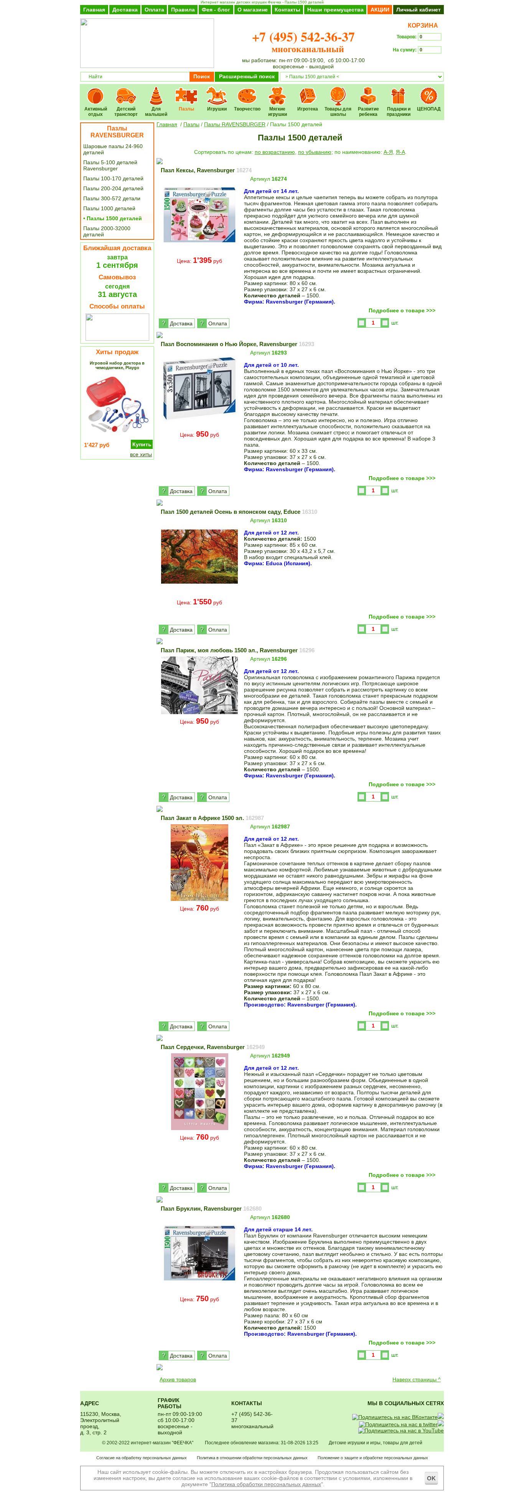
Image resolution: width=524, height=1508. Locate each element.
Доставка (125, 10)
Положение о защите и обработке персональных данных (373, 1457)
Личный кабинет (418, 10)
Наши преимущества (335, 10)
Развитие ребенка (368, 90)
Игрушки (217, 90)
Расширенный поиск (247, 76)
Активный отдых (96, 90)
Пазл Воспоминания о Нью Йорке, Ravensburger (237, 344)
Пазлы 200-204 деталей (113, 188)
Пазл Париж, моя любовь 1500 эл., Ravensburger (238, 650)
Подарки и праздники (399, 90)
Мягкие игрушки (278, 90)
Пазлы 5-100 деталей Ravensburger (110, 165)
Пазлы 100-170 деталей (113, 178)
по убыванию (314, 152)
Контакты (287, 10)
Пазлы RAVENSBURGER (117, 132)
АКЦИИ (380, 10)
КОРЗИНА (421, 25)
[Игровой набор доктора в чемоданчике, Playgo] (117, 435)
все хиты (141, 454)
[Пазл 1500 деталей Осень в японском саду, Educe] (199, 594)
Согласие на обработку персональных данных (141, 1457)
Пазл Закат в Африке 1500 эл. (212, 818)
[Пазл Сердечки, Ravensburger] (199, 1129)
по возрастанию (275, 152)
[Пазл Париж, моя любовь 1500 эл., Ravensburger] (199, 713)
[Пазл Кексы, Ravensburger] (199, 252)
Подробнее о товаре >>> (402, 310)
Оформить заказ (418, 64)
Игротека (308, 90)
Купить (142, 444)
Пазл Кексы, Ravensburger (206, 170)
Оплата (154, 10)
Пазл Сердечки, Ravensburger (213, 1047)
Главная (94, 10)
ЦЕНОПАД (429, 90)
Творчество (247, 90)
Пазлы (187, 90)
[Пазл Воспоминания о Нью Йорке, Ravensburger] (199, 426)
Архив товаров (178, 1379)
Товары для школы (338, 90)
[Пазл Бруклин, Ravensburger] (199, 1291)
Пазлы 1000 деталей (109, 208)
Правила (183, 10)
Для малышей (156, 90)
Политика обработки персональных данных (266, 1484)
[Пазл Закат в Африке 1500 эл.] (199, 900)
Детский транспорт (126, 90)
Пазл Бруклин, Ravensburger (211, 1208)
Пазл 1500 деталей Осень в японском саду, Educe (239, 511)
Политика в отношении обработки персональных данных (252, 1457)
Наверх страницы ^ (416, 1379)
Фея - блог (216, 10)
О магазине (252, 10)
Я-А (400, 152)
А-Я (388, 152)
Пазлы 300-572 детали (111, 198)
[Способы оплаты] (117, 339)
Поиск (201, 76)
